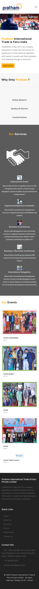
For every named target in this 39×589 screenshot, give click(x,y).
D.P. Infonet (28, 580)
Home (6, 516)
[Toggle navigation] (35, 6)
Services (7, 524)
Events (6, 528)
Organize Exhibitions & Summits (19, 206)
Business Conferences (19, 227)
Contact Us (8, 536)
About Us (7, 520)
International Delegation (19, 272)
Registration (8, 532)
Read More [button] (8, 66)
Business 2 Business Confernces (19, 251)
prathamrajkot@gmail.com (14, 565)
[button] (3, 22)
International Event (19, 182)
